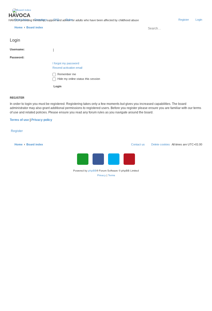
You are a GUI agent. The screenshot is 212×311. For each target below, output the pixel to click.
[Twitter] (113, 159)
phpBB (92, 170)
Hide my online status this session (78, 78)
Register (17, 131)
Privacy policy (41, 120)
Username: (17, 49)
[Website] (82, 159)
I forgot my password (65, 63)
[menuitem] (38, 20)
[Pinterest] (129, 159)
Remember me (66, 74)
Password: (17, 57)
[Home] (106, 11)
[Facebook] (98, 159)
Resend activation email (67, 67)
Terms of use (19, 120)
